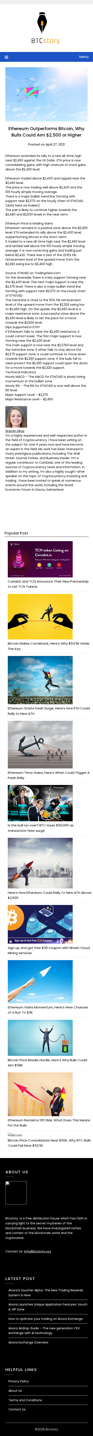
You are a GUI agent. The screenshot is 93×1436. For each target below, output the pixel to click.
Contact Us (17, 1409)
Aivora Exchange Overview (28, 1342)
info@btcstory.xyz (37, 1251)
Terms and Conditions (25, 1400)
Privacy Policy (18, 1381)
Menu (83, 56)
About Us (15, 1391)
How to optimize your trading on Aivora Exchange (45, 1319)
